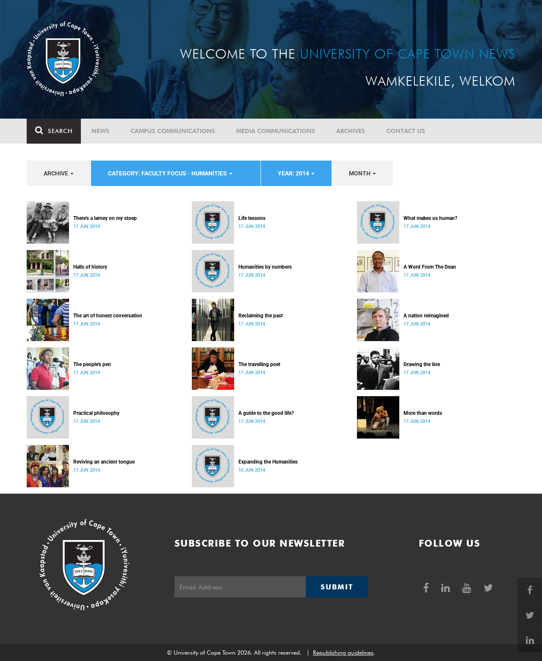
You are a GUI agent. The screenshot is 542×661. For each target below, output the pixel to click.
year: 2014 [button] (294, 173)
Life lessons (251, 218)
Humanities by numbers (265, 267)
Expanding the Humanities (268, 462)
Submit (337, 587)
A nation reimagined (426, 316)
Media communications (275, 131)
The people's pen (92, 364)
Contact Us (405, 131)
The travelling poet (259, 364)
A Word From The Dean (430, 267)
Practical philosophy (96, 413)
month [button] (360, 173)
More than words (423, 413)
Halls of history (90, 267)
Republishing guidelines (343, 652)
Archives (350, 131)
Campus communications (172, 131)
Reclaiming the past (260, 316)
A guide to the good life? (266, 413)
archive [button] (56, 173)
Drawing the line (422, 364)
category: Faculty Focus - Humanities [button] (168, 173)
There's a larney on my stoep (105, 218)
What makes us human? (430, 218)
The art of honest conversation (107, 316)
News (100, 131)
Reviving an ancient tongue (104, 462)
